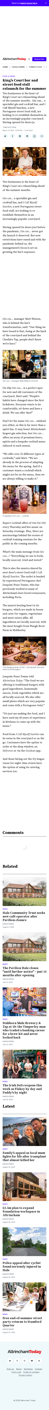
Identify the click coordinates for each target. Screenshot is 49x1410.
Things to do (35, 67)
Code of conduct (31, 1372)
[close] (46, 3)
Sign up (10, 1369)
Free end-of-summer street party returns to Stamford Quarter (22, 1321)
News (5, 909)
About (19, 1369)
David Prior (8, 924)
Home (5, 67)
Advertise (28, 1369)
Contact (38, 1369)
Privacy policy (25, 1375)
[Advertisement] (24, 30)
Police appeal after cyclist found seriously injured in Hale (22, 1266)
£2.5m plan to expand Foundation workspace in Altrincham (21, 1211)
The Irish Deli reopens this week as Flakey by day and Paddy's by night (22, 1089)
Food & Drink (18, 67)
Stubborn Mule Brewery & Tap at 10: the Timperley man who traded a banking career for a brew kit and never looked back (24, 1030)
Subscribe (39, 59)
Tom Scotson (9, 127)
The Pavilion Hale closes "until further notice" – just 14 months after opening (24, 971)
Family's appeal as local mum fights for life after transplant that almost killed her (24, 1156)
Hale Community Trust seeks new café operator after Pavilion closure (24, 916)
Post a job (16, 1372)
